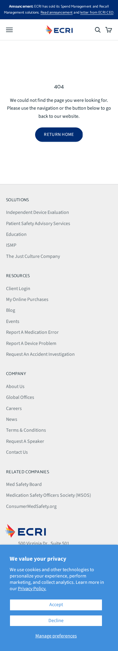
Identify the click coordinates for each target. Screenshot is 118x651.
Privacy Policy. (32, 588)
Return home (59, 134)
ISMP (11, 245)
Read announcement (57, 12)
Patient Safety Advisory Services (38, 223)
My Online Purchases (27, 299)
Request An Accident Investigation (40, 354)
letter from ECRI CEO (96, 12)
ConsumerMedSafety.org (31, 506)
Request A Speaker (25, 441)
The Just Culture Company (33, 256)
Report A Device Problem (31, 343)
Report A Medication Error (32, 332)
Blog (10, 310)
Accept (56, 604)
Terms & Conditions (26, 430)
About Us (15, 386)
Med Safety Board (24, 484)
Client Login (18, 288)
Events (12, 321)
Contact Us (17, 452)
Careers (14, 408)
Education (16, 234)
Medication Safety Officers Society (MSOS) (48, 495)
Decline (56, 620)
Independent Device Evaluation (37, 212)
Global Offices (20, 397)
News (11, 419)
